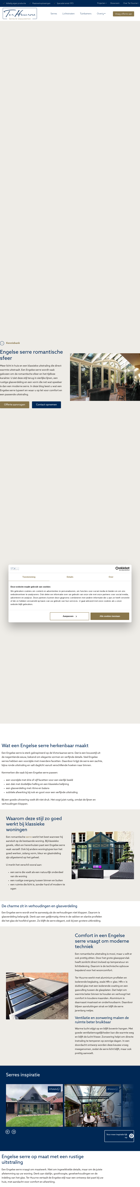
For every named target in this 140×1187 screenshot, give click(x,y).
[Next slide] (13, 1131)
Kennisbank (13, 343)
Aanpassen (68, 616)
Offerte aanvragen (14, 405)
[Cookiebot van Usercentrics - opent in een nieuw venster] (117, 569)
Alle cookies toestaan (110, 616)
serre (29, 837)
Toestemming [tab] (28, 577)
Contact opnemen (46, 405)
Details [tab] (70, 577)
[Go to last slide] (7, 1131)
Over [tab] (111, 577)
